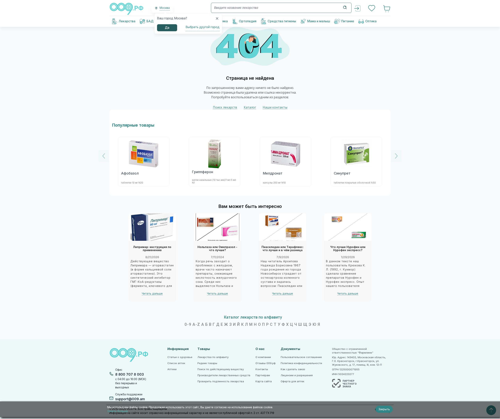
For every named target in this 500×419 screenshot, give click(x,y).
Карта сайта (263, 381)
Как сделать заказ (293, 369)
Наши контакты (275, 107)
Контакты (261, 369)
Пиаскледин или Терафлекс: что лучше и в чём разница (283, 248)
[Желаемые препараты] (372, 9)
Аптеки (172, 369)
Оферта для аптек (292, 381)
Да (167, 27)
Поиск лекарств (225, 107)
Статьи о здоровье (179, 357)
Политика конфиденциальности (301, 363)
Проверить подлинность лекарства (220, 381)
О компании (263, 357)
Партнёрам (262, 375)
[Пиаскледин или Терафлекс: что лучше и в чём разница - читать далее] (282, 227)
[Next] (396, 156)
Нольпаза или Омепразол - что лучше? (217, 248)
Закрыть (384, 409)
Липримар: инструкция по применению (152, 248)
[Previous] (103, 156)
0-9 (188, 324)
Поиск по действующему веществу (220, 369)
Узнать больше (117, 411)
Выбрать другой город (203, 27)
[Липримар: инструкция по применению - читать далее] (152, 227)
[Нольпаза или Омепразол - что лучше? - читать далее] (217, 227)
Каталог (250, 107)
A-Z (196, 324)
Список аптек (176, 363)
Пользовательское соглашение (301, 357)
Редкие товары (207, 363)
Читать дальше (152, 293)
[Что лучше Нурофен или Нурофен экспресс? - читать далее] (347, 227)
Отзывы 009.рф (265, 363)
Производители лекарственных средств (223, 375)
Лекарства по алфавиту (213, 357)
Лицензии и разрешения (297, 375)
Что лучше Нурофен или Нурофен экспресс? (347, 248)
